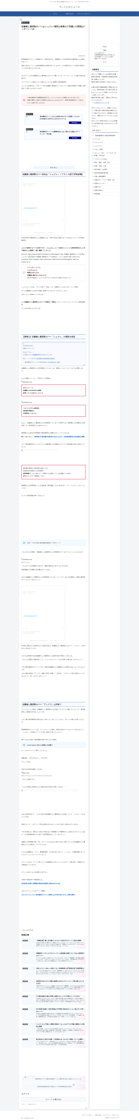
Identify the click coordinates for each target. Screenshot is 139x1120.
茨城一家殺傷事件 (100, 176)
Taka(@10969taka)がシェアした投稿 (43, 232)
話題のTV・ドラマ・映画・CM (104, 180)
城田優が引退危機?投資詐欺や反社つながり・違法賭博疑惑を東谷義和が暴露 (59, 436)
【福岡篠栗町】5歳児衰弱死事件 (104, 135)
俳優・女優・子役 (100, 166)
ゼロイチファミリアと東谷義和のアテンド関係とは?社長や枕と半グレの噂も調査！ (48, 894)
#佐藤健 (35, 355)
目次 (51, 167)
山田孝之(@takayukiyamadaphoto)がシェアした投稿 (43, 640)
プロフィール (115, 1115)
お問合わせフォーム (101, 102)
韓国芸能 (97, 194)
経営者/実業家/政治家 (101, 173)
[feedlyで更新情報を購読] (104, 62)
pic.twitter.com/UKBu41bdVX (45, 358)
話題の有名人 (26, 22)
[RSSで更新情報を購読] (106, 62)
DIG (104, 50)
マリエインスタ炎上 (100, 159)
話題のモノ (98, 187)
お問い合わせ (98, 1115)
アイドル (97, 139)
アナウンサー (98, 142)
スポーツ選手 (98, 149)
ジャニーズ (98, 146)
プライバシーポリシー (87, 1115)
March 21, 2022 (55, 362)
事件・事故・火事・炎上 (102, 162)
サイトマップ (106, 1115)
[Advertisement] (53, 43)
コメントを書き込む (53, 1099)
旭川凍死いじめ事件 (100, 169)
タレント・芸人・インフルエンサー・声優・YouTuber (103, 154)
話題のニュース (99, 183)
